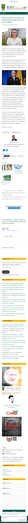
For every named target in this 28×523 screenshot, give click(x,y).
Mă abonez (5, 272)
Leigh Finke (19, 49)
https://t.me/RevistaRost (14, 208)
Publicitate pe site (7, 475)
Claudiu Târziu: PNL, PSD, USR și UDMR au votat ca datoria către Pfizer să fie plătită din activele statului (13, 348)
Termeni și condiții (7, 471)
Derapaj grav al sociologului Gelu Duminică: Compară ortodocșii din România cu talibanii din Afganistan (13, 295)
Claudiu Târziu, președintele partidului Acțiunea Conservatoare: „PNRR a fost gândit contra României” (13, 289)
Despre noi (5, 469)
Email (7, 488)
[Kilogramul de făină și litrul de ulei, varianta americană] (7, 178)
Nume (7, 483)
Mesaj (7, 493)
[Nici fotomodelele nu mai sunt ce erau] (7, 167)
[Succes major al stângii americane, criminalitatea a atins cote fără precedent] (18, 167)
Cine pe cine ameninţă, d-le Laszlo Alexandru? (13, 305)
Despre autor (6, 132)
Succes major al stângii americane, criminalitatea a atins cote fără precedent (18, 172)
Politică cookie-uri (5, 517)
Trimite (14, 511)
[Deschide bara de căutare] (26, 13)
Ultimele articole (16, 132)
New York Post (8, 127)
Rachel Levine (19, 62)
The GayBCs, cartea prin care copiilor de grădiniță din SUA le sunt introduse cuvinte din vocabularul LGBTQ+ (13, 193)
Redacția (5, 473)
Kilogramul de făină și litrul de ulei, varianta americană (6, 183)
